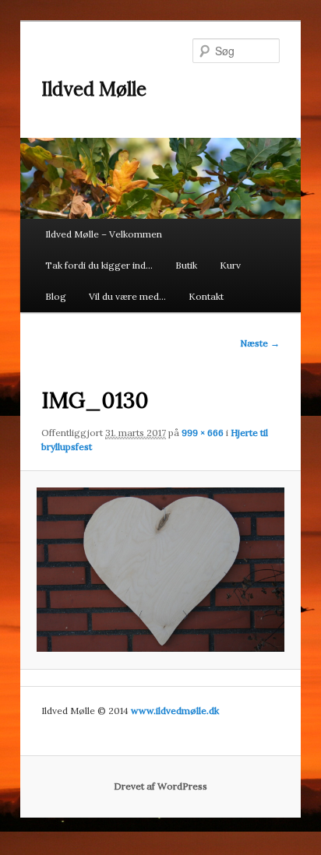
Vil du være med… (127, 296)
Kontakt (206, 296)
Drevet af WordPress (160, 786)
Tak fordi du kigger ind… (99, 265)
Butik (186, 265)
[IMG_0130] (160, 570)
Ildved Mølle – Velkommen (103, 234)
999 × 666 (203, 432)
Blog (55, 296)
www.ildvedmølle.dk (175, 710)
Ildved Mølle (93, 89)
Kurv (230, 265)
